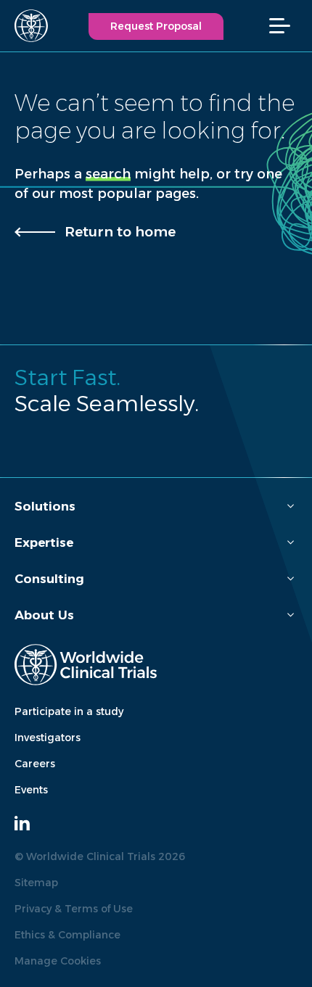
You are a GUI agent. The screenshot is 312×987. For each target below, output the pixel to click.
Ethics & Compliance (67, 934)
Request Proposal (156, 26)
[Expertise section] (290, 542)
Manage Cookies (58, 960)
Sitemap (36, 882)
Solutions (45, 506)
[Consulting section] (290, 579)
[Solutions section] (290, 506)
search (108, 173)
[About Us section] (290, 615)
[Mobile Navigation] (287, 25)
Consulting (49, 578)
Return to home (120, 231)
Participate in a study (69, 711)
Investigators (48, 737)
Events (31, 789)
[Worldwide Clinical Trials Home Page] (25, 25)
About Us (44, 615)
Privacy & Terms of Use (74, 908)
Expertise (44, 542)
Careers (35, 763)
